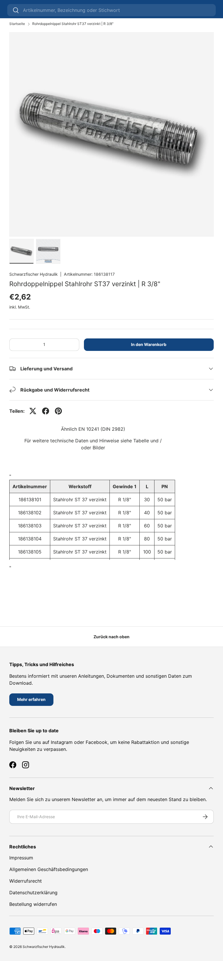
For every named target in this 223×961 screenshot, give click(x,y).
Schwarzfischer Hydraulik (33, 274)
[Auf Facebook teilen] (45, 411)
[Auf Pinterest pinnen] (58, 411)
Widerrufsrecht (25, 881)
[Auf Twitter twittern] (32, 411)
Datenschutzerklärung (33, 892)
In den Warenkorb (148, 344)
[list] (111, 134)
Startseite (17, 23)
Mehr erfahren (31, 699)
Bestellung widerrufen (33, 904)
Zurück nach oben (111, 636)
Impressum (21, 858)
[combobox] (111, 10)
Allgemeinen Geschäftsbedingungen (48, 869)
